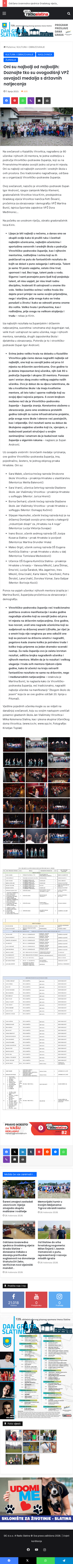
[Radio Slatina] (36, 13)
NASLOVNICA (45, 54)
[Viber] (31, 100)
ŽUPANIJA (10, 60)
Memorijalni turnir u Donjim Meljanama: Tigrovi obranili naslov (52, 1205)
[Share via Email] (39, 100)
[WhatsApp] (22, 100)
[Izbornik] (4, 14)
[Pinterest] (14, 100)
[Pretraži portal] (68, 14)
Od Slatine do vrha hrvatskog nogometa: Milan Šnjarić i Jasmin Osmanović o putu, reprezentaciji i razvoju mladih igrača (52, 1250)
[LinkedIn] (22, 1152)
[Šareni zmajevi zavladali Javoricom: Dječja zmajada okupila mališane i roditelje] (19, 1189)
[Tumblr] (31, 1152)
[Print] (47, 100)
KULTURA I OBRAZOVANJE (31, 47)
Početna (10, 47)
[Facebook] (6, 100)
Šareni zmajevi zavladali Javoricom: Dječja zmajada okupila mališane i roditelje (18, 1206)
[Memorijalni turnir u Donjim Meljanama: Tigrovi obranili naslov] (54, 1189)
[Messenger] (55, 1152)
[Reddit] (47, 1152)
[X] (14, 1152)
